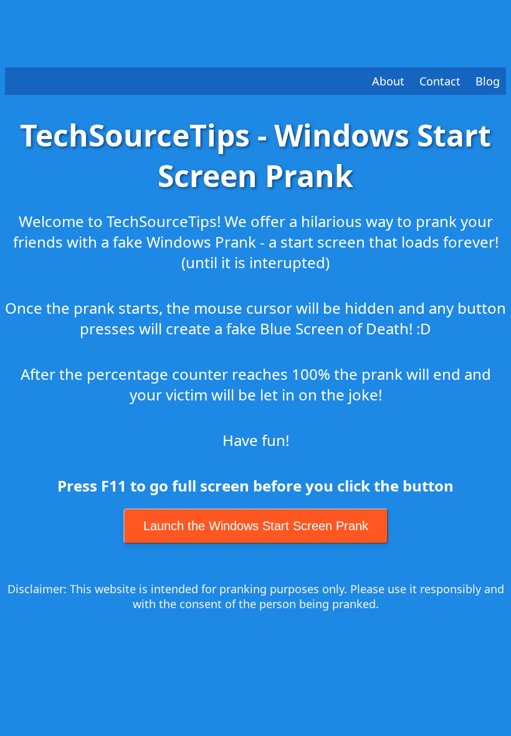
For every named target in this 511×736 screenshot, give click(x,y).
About (388, 81)
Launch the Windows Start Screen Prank (255, 526)
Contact (440, 81)
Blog (487, 81)
